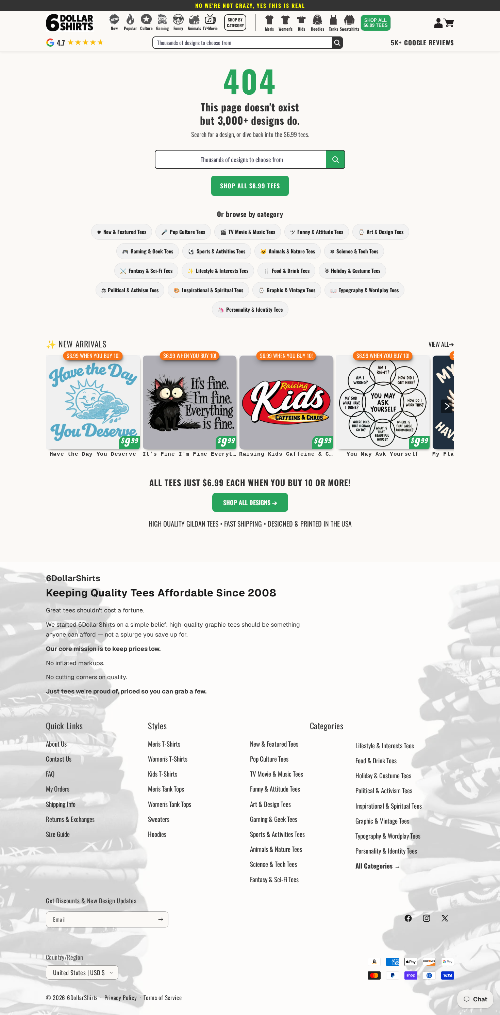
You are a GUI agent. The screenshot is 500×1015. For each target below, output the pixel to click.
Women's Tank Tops (169, 804)
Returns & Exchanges (70, 819)
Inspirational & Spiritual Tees (208, 290)
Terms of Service (163, 997)
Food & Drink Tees (286, 270)
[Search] (337, 42)
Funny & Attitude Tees (316, 231)
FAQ (50, 773)
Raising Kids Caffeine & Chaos (286, 454)
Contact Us (58, 758)
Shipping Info (61, 804)
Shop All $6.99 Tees (250, 185)
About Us (56, 743)
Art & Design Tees (380, 231)
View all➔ (441, 344)
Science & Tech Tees (354, 251)
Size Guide (58, 834)
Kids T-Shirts (162, 773)
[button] (235, 22)
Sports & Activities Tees (216, 251)
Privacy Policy (120, 997)
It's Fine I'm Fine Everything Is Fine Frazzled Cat (189, 454)
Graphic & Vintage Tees (286, 290)
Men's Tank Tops (166, 788)
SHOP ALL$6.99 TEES (376, 23)
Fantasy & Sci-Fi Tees (146, 270)
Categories (327, 725)
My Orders (57, 788)
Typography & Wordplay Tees (364, 290)
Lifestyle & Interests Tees (217, 270)
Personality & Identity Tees (250, 309)
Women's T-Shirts (167, 758)
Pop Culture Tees (183, 231)
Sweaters (158, 819)
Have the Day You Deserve (93, 454)
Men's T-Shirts (164, 743)
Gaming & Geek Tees (147, 251)
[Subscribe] (160, 919)
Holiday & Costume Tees (352, 270)
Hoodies (157, 834)
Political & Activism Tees (130, 290)
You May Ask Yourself (383, 454)
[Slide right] (446, 406)
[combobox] (242, 42)
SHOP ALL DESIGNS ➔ (250, 502)
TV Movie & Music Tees (247, 231)
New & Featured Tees (121, 231)
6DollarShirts (82, 997)
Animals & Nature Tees (287, 251)
